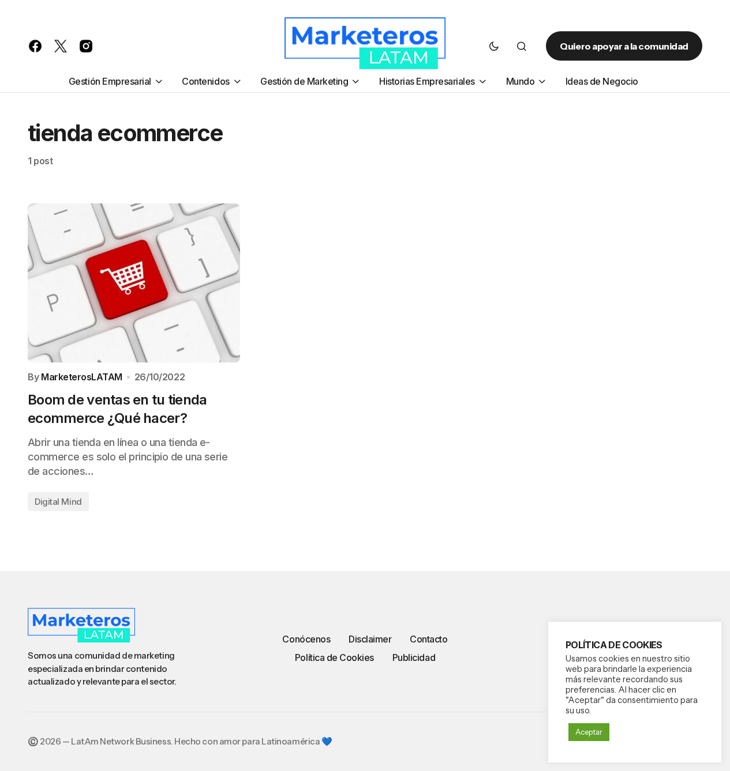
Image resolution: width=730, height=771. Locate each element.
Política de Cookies (334, 657)
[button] (494, 46)
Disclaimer (370, 639)
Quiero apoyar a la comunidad (624, 46)
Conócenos (306, 639)
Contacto (428, 639)
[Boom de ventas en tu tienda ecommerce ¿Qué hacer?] (134, 282)
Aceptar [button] (588, 731)
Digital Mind (58, 501)
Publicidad (413, 657)
